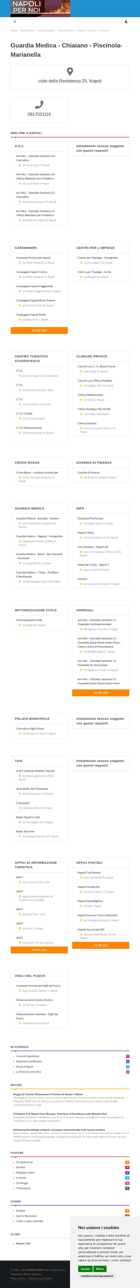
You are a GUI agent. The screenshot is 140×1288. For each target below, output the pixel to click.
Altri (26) (39, 330)
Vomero (82, 579)
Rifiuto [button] (100, 1268)
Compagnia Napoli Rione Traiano (35, 300)
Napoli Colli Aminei (89, 872)
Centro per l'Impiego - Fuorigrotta (98, 257)
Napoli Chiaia (86, 532)
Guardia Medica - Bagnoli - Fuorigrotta (39, 536)
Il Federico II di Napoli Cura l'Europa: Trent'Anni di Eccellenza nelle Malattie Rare (60, 1113)
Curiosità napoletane (27, 1056)
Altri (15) (39, 950)
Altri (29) (101, 692)
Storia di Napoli (24, 1067)
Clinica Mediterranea (90, 395)
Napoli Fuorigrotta (89, 887)
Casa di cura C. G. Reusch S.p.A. (97, 366)
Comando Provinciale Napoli (33, 257)
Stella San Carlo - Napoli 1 (93, 564)
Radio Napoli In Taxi (28, 817)
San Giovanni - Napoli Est (93, 547)
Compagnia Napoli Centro (31, 272)
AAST (19, 877)
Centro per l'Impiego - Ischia (94, 272)
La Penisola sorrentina (28, 1072)
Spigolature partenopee (29, 1061)
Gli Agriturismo (24, 1162)
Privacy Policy (18, 1279)
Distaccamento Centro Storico (34, 1000)
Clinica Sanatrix (87, 423)
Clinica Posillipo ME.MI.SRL (94, 409)
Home (14, 30)
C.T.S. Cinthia (24, 413)
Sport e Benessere (26, 1216)
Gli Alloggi (22, 1183)
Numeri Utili (27, 30)
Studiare (20, 1210)
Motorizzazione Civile (29, 620)
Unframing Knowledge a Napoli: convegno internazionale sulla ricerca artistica (59, 1129)
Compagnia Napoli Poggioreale (34, 286)
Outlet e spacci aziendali (29, 1221)
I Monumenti (23, 1188)
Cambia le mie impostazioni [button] (97, 1275)
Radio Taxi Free (25, 831)
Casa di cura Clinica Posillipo (95, 380)
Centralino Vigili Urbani (30, 728)
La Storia (21, 1178)
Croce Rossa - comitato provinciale (37, 472)
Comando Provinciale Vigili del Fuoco (38, 985)
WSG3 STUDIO (35, 1270)
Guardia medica (45, 30)
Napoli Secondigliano (90, 901)
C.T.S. (19, 371)
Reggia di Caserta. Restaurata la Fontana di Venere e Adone (48, 1094)
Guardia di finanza (88, 472)
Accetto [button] (85, 1268)
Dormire (20, 1167)
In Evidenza (20, 1046)
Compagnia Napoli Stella (31, 314)
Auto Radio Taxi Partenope (32, 788)
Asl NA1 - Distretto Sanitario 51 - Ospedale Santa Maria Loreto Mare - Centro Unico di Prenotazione (99, 642)
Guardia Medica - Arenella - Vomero (37, 518)
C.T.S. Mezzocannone (29, 427)
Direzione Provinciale (90, 518)
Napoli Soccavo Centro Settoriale (97, 915)
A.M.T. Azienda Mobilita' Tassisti (35, 771)
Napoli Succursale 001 (91, 929)
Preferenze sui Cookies (40, 1279)
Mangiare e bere (25, 1172)
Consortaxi (22, 803)
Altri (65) (101, 945)
